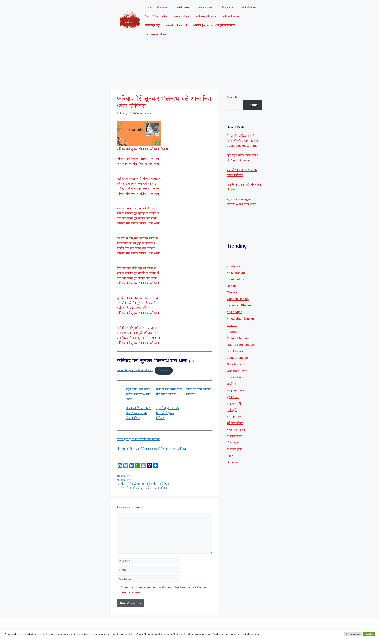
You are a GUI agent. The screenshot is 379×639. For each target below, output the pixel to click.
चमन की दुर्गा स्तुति (152, 25)
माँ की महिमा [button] (162, 7)
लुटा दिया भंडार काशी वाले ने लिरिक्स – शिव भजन (138, 394)
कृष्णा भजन (233, 397)
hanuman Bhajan (239, 305)
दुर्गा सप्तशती (234, 403)
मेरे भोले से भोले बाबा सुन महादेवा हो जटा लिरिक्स (144, 487)
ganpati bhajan (182, 16)
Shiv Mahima (236, 364)
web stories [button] (205, 7)
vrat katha (234, 377)
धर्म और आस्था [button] (183, 7)
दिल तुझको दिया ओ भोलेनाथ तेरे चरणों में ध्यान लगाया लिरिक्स (151, 448)
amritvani (233, 266)
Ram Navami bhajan (156, 34)
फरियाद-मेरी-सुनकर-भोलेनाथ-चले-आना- (135, 370)
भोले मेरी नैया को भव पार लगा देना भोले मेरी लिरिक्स (145, 483)
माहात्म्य (231, 455)
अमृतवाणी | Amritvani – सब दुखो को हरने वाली (214, 25)
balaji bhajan (236, 272)
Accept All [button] (369, 634)
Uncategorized (237, 370)
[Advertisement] (189, 64)
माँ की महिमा (233, 442)
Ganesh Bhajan (238, 299)
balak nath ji (235, 279)
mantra (232, 331)
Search (232, 97)
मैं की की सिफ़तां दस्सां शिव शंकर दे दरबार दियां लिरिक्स (138, 413)
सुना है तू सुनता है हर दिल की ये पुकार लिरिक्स (167, 413)
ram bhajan (235, 351)
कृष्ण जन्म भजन (235, 390)
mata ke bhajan (230, 16)
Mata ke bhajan (238, 338)
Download (163, 370)
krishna (232, 325)
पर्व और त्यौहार (235, 423)
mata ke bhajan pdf (177, 25)
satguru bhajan (237, 357)
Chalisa (232, 292)
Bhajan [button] (226, 7)
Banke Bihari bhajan (156, 16)
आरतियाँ (231, 383)
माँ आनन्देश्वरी (234, 436)
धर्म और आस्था (235, 416)
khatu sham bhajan (240, 318)
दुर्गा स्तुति (232, 410)
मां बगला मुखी (234, 449)
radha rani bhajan (206, 16)
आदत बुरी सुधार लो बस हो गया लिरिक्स (138, 439)
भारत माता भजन (236, 429)
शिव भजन (126, 476)
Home (148, 7)
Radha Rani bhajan (240, 344)
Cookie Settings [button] (353, 634)
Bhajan (232, 285)
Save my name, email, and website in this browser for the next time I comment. (164, 589)
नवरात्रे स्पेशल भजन (248, 7)
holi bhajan (234, 312)
